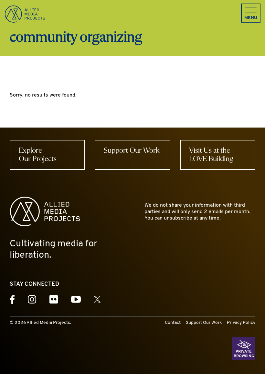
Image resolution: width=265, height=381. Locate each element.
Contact (173, 322)
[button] (250, 13)
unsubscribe (178, 218)
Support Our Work (204, 322)
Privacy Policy (241, 322)
